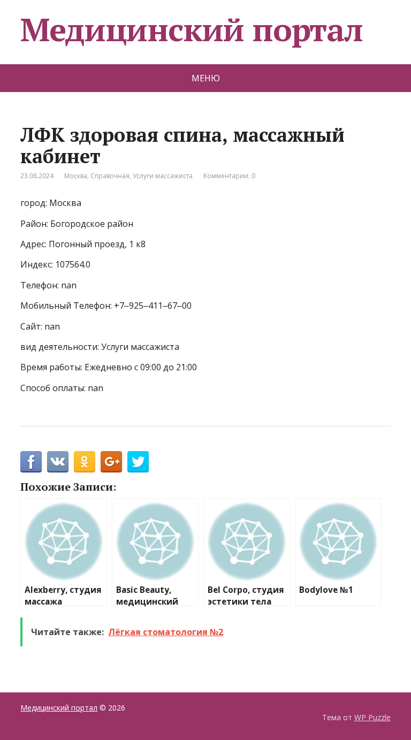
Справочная (110, 175)
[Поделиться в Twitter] (138, 461)
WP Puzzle (372, 717)
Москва (75, 175)
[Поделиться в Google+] (111, 461)
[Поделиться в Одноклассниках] (84, 461)
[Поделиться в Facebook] (31, 461)
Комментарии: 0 (229, 175)
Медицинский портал (191, 29)
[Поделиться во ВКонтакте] (57, 461)
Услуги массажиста (163, 175)
